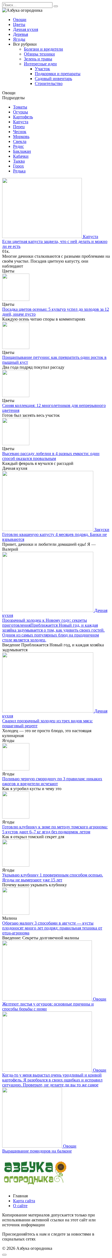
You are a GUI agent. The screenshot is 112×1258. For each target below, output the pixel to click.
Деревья (20, 34)
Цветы (19, 24)
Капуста (20, 121)
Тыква (19, 161)
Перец (19, 126)
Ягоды (19, 39)
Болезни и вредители (43, 49)
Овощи (19, 19)
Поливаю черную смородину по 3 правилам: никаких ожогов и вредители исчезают (52, 781)
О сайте (20, 1205)
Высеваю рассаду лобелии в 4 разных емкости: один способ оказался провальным (50, 456)
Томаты (20, 107)
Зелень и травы (38, 59)
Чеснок (19, 131)
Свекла (19, 141)
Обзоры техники (39, 54)
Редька (19, 171)
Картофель (23, 117)
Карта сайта (24, 1200)
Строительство (49, 83)
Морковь (21, 136)
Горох (18, 166)
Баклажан (22, 151)
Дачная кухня (25, 29)
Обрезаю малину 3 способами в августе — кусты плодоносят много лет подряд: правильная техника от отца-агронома (52, 928)
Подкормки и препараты (57, 73)
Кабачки (21, 156)
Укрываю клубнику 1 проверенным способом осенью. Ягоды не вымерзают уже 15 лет (52, 877)
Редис (18, 146)
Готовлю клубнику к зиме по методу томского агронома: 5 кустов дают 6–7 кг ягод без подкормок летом (55, 829)
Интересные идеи (40, 63)
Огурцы (20, 112)
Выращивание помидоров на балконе (37, 1151)
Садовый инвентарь (53, 78)
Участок (42, 68)
